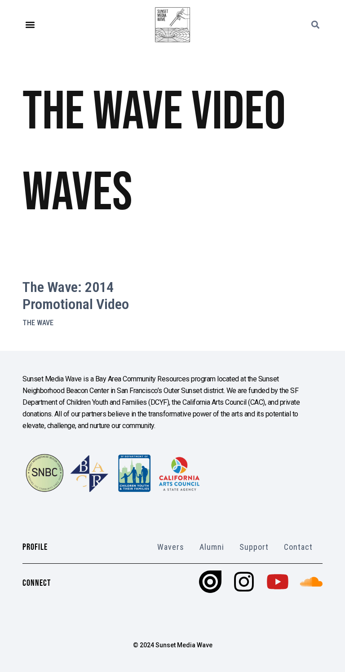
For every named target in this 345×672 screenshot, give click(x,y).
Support (254, 547)
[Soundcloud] (311, 581)
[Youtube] (277, 581)
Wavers (170, 547)
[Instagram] (244, 581)
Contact (298, 547)
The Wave (37, 322)
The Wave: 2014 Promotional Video (75, 296)
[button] (29, 25)
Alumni (211, 547)
